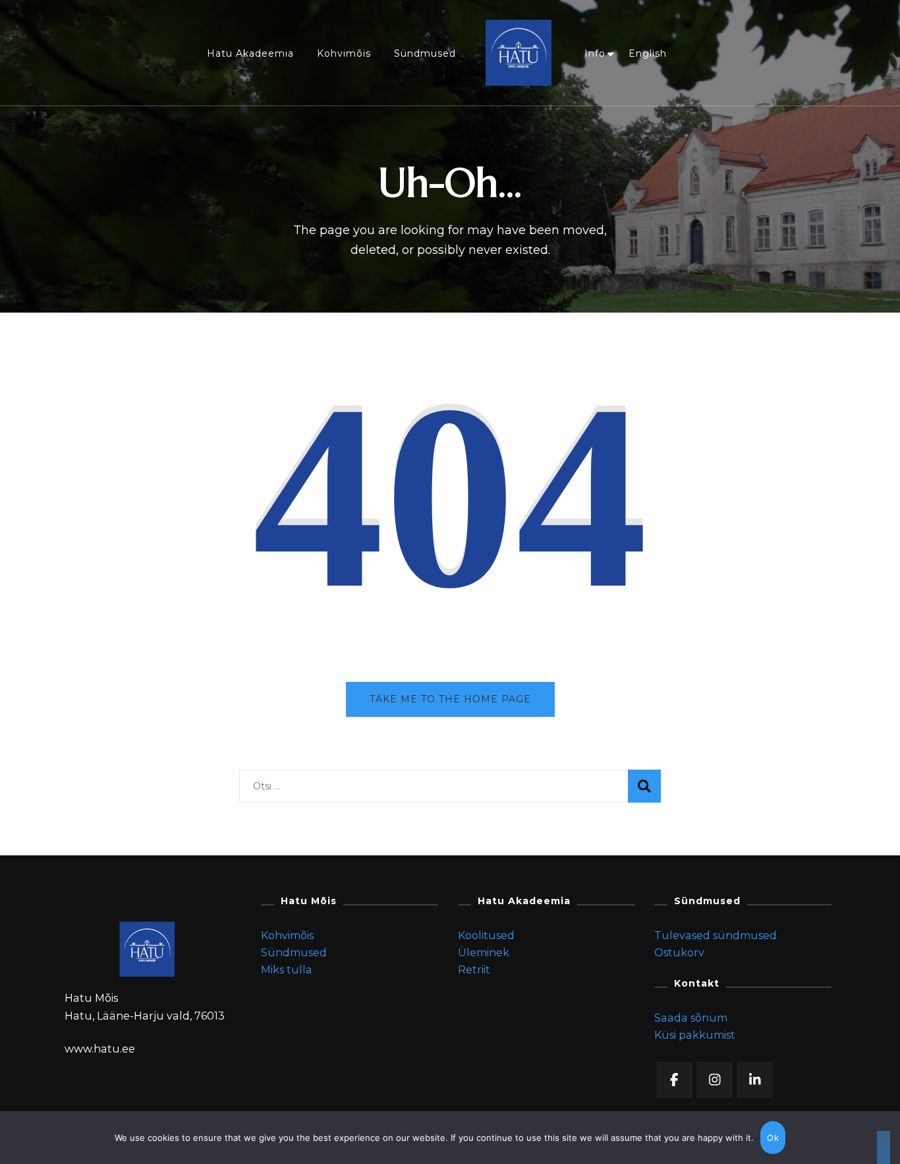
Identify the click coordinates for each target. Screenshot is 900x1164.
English (648, 53)
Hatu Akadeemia (250, 53)
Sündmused (425, 53)
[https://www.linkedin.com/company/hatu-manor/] (755, 1080)
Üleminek (483, 952)
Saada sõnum (690, 1018)
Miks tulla (286, 970)
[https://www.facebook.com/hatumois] (674, 1080)
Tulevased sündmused (715, 935)
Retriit (474, 970)
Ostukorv (679, 952)
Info (594, 53)
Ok (773, 1137)
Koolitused (486, 935)
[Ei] (883, 1147)
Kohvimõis (344, 53)
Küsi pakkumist (694, 1035)
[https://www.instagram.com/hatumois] (714, 1080)
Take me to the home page (450, 699)
